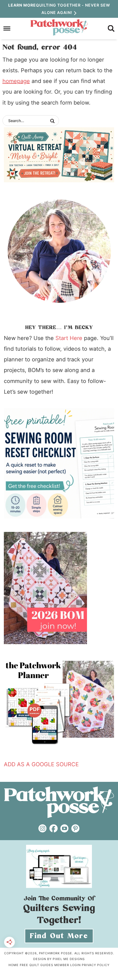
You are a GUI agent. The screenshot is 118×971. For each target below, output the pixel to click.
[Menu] (7, 28)
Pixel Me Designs (69, 959)
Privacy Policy (95, 965)
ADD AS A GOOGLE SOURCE (41, 764)
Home (14, 965)
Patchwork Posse (59, 27)
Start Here (68, 338)
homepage (16, 81)
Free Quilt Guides (36, 965)
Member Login (67, 965)
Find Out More (59, 936)
